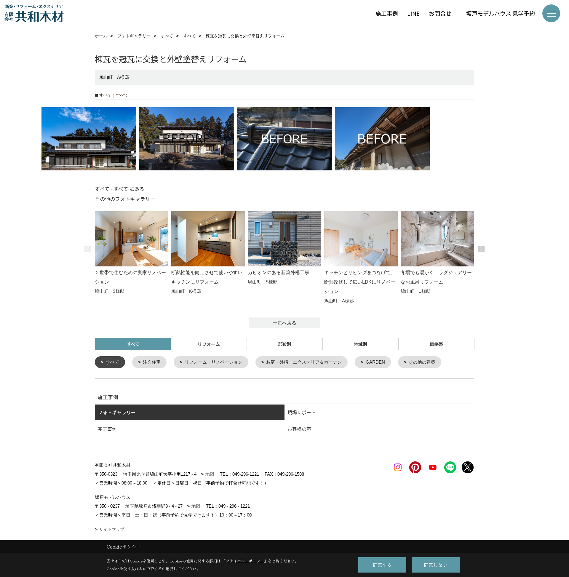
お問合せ (443, 13)
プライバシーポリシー (245, 561)
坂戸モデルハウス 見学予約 (500, 13)
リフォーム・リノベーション (213, 362)
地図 (209, 474)
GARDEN (375, 362)
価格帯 (436, 344)
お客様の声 (299, 428)
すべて (112, 362)
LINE (413, 13)
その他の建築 (422, 362)
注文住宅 (152, 362)
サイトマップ (111, 529)
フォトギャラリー (117, 412)
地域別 (360, 344)
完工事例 (107, 428)
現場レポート (301, 412)
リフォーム (209, 344)
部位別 (284, 344)
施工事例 (386, 13)
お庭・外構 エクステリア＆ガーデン (304, 362)
